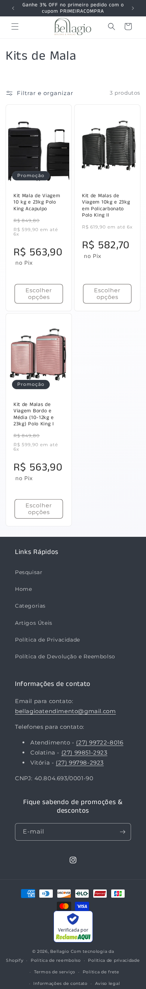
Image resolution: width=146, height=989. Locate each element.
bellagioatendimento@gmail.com (65, 711)
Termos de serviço (54, 971)
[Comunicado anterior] (13, 8)
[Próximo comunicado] (133, 8)
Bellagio (59, 951)
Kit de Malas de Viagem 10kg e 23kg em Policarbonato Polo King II (106, 205)
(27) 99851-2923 (84, 752)
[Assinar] (122, 832)
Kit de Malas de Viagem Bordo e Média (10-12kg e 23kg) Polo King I (33, 414)
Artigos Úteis (33, 623)
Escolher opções (38, 293)
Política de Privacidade (47, 639)
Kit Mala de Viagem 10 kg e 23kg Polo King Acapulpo (36, 202)
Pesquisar (28, 572)
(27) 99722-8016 (99, 742)
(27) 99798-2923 (80, 762)
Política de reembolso (56, 960)
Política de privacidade (114, 960)
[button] (15, 26)
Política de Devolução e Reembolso (65, 656)
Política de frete (101, 971)
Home (23, 589)
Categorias (30, 605)
